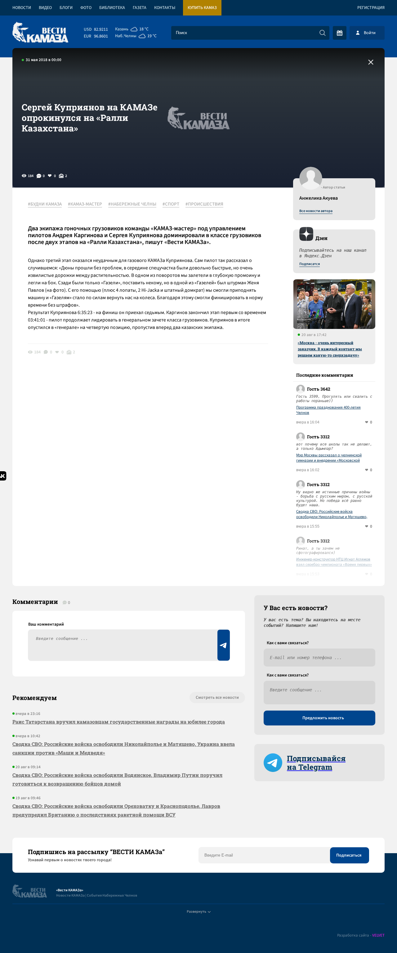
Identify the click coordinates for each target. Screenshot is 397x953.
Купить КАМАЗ (202, 8)
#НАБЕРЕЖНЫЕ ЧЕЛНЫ (132, 204)
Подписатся (309, 264)
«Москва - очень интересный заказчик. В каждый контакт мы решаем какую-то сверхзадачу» (330, 348)
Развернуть (196, 911)
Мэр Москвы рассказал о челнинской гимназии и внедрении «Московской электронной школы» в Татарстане (329, 458)
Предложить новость (323, 718)
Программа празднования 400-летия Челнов (328, 410)
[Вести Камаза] (40, 33)
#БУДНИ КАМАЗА (45, 204)
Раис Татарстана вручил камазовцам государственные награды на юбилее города (118, 721)
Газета (139, 8)
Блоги (66, 8)
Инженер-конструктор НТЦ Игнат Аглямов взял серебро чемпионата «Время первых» (334, 562)
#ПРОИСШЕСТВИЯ (204, 204)
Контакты (164, 8)
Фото (85, 8)
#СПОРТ (171, 204)
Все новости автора (315, 211)
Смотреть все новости (217, 697)
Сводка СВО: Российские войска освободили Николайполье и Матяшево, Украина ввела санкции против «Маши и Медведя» (332, 514)
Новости (21, 8)
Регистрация (371, 8)
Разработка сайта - (361, 935)
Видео (45, 8)
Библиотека (112, 8)
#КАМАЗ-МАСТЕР (85, 204)
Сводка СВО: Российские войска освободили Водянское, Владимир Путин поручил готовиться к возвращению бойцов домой (117, 779)
